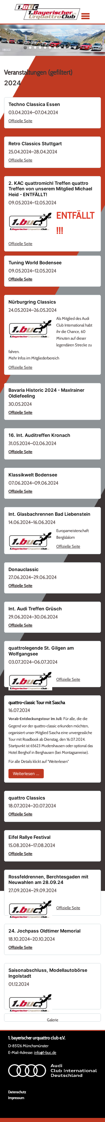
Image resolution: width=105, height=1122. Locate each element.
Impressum (16, 1098)
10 (70, 47)
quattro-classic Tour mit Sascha (36, 702)
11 (75, 47)
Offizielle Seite (20, 120)
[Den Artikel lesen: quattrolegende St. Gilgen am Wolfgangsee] (30, 680)
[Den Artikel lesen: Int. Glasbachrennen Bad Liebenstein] (30, 541)
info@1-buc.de (45, 1052)
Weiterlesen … (28, 773)
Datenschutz (17, 1092)
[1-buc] (47, 12)
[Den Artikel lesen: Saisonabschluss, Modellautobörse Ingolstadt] (30, 1003)
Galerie (52, 1019)
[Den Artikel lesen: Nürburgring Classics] (30, 328)
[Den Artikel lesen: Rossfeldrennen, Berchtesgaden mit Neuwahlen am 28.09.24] (30, 909)
